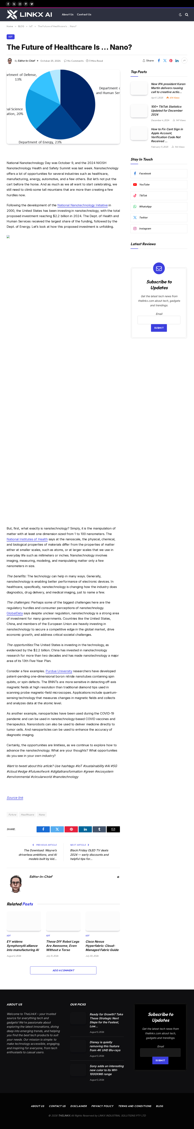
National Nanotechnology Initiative (82, 205)
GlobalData (15, 613)
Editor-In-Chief (26, 60)
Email (159, 313)
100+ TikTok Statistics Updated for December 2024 (166, 110)
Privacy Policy (102, 1106)
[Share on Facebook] (159, 61)
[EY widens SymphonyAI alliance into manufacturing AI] (24, 921)
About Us (68, 14)
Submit (159, 327)
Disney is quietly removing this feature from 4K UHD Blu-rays (105, 1046)
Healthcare (27, 814)
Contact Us (84, 14)
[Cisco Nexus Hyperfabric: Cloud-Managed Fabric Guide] (102, 921)
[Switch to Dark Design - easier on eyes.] (180, 14)
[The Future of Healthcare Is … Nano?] (63, 107)
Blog (159, 1106)
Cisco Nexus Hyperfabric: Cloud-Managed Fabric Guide (102, 946)
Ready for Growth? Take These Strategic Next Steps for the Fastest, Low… (106, 1020)
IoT (11, 36)
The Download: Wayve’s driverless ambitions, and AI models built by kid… (38, 855)
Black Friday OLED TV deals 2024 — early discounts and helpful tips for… (89, 855)
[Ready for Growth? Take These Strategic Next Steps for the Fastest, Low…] (78, 1018)
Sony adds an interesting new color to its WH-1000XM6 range (107, 1070)
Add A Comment (63, 970)
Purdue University (59, 671)
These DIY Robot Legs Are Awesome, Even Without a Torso (62, 946)
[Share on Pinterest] (171, 61)
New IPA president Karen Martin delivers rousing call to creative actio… (168, 88)
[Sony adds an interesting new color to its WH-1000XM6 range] (78, 1070)
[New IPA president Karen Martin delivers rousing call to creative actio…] (139, 88)
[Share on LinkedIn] (177, 61)
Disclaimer (78, 1106)
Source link (15, 798)
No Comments (75, 60)
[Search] (186, 14)
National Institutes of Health (27, 539)
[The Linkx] (30, 14)
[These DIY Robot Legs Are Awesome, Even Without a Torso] (63, 921)
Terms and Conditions (134, 1106)
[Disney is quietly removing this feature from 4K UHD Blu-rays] (78, 1046)
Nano (42, 814)
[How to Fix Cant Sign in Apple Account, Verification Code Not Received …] (139, 133)
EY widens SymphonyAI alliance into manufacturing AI (23, 946)
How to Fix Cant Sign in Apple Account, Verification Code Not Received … (167, 135)
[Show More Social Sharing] (184, 61)
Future (12, 814)
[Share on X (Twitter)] (165, 61)
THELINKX (64, 1115)
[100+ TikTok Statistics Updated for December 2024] (139, 110)
